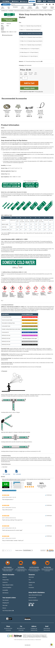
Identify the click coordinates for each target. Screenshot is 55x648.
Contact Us (5, 582)
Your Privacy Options (7, 610)
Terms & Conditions (7, 587)
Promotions (31, 587)
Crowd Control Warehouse (37, 635)
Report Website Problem (8, 585)
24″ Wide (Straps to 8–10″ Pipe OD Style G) (29, 52)
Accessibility (5, 590)
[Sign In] (49, 4)
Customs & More (52, 8)
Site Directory (5, 592)
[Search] (34, 4)
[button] (52, 645)
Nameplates (15, 7)
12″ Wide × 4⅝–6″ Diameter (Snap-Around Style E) (30, 44)
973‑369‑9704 (39, 91)
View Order (5, 605)
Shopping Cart (6, 602)
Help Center (31, 577)
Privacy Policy (6, 579)
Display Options (18, 550)
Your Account (6, 600)
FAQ (30, 579)
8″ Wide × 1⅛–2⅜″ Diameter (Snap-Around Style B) (31, 33)
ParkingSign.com (25, 636)
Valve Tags (9, 8)
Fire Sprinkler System (44, 8)
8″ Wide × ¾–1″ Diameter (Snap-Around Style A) (30, 29)
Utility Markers (37, 8)
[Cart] (53, 4)
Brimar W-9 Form (32, 597)
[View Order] (46, 4)
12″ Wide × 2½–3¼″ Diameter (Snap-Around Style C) (31, 37)
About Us (5, 577)
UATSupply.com (38, 636)
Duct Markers (22, 8)
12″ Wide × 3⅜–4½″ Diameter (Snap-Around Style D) (31, 41)
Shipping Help (32, 582)
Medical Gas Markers (29, 8)
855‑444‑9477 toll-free (8, 628)
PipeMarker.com (4, 10)
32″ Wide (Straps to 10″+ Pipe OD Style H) (29, 56)
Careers (30, 585)
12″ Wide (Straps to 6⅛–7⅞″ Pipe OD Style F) (29, 48)
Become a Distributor (33, 600)
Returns (4, 608)
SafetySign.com (29, 635)
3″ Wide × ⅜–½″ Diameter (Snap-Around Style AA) (30, 25)
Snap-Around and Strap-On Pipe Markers (22, 10)
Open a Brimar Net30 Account (35, 595)
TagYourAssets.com (32, 636)
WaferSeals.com (44, 636)
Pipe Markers (10, 10)
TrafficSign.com (43, 635)
